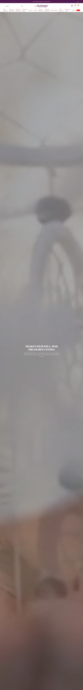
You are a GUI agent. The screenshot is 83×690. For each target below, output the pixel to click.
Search (22, 6)
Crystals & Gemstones (11, 10)
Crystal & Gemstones (18, 10)
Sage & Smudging (41, 10)
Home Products (5, 10)
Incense (36, 10)
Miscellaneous (54, 10)
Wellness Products (47, 10)
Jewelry (31, 10)
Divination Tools (24, 10)
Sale (78, 10)
